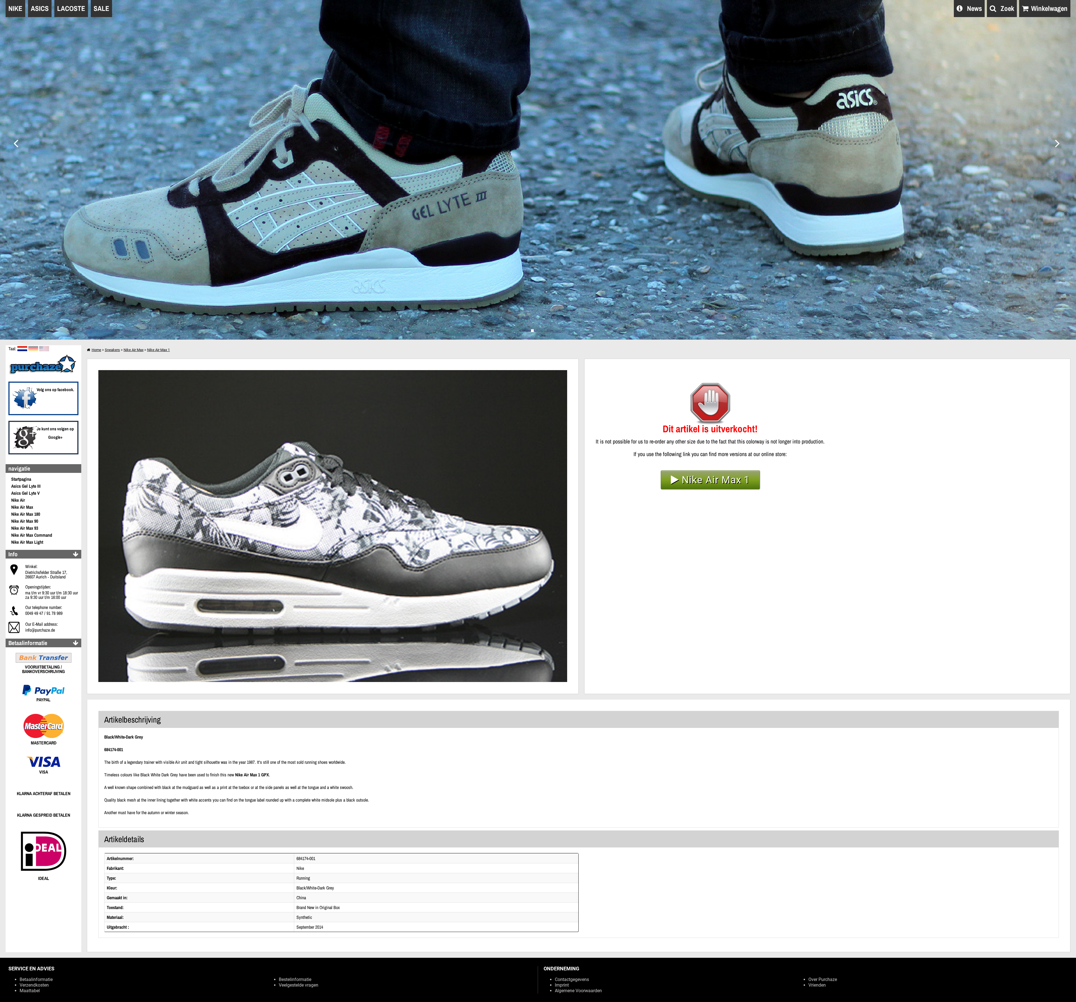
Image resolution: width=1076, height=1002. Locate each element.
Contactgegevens (572, 979)
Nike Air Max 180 (25, 514)
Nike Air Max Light (27, 542)
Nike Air (18, 500)
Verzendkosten (34, 985)
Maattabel (30, 990)
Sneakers (112, 350)
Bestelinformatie (295, 979)
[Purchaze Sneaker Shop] (43, 374)
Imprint (562, 985)
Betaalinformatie (36, 979)
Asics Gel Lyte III (26, 486)
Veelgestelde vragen (298, 985)
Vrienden (817, 985)
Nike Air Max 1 (158, 350)
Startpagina (21, 479)
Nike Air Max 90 (24, 521)
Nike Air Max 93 (24, 528)
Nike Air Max (22, 507)
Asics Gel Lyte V (25, 493)
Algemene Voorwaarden (578, 990)
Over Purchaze (822, 979)
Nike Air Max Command (31, 535)
